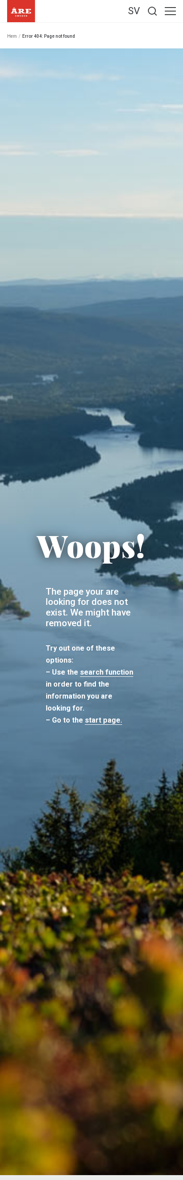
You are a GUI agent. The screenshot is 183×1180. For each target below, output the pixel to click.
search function (106, 672)
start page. (103, 720)
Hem (12, 36)
